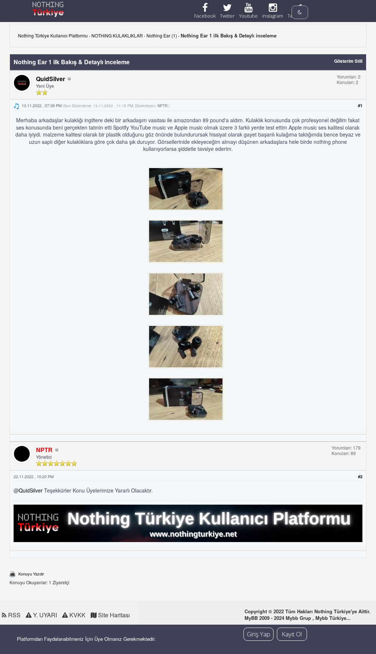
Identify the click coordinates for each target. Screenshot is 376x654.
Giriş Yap (258, 634)
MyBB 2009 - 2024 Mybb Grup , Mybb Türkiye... (298, 617)
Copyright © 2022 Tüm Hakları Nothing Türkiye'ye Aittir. (307, 611)
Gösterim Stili (348, 61)
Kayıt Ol (292, 634)
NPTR (162, 105)
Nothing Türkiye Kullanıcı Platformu (53, 35)
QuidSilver (50, 79)
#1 (360, 105)
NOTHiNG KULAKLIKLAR (117, 35)
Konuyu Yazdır (31, 574)
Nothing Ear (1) (162, 35)
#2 (360, 476)
